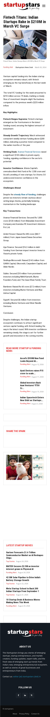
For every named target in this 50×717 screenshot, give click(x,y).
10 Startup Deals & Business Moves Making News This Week (23, 601)
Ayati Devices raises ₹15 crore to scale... (31, 372)
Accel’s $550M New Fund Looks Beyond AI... (32, 359)
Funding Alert (8, 67)
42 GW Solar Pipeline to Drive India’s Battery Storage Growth (23, 578)
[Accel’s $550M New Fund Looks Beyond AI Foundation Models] (11, 361)
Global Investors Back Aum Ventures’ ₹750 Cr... (30, 385)
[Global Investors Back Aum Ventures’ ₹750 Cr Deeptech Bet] (11, 385)
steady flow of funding (25, 194)
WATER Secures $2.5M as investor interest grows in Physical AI (22, 567)
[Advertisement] (25, 515)
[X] (31, 695)
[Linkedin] (25, 695)
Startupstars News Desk (24, 67)
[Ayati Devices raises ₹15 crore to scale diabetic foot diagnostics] (11, 373)
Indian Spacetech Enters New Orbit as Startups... (32, 398)
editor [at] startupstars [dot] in (27, 676)
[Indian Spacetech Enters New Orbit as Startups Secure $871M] (11, 400)
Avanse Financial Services (29, 152)
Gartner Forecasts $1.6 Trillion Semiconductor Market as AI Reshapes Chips (24, 555)
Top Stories (10, 561)
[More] (37, 439)
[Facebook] (18, 695)
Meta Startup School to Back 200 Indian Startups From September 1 (22, 590)
